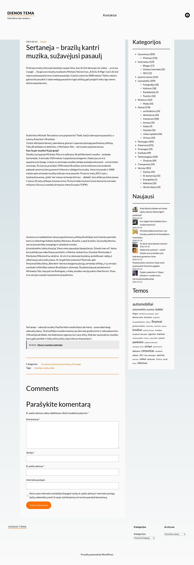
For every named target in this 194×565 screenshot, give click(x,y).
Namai (141, 107)
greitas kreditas (139, 326)
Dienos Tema (20, 13)
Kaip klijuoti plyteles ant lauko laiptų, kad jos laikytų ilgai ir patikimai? (150, 211)
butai (156, 314)
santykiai (158, 351)
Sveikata (142, 152)
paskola (161, 338)
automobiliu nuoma (143, 309)
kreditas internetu (140, 334)
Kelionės (147, 88)
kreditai (137, 329)
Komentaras (33, 419)
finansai (157, 321)
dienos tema (138, 317)
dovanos (148, 317)
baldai (159, 309)
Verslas (141, 168)
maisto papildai (138, 338)
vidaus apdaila (150, 133)
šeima (134, 363)
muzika (46, 368)
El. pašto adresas (35, 466)
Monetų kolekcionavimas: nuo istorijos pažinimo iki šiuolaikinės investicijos (151, 234)
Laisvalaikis (144, 80)
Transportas (144, 164)
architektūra (149, 111)
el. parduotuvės (139, 322)
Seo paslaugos (150, 355)
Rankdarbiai (149, 92)
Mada (146, 103)
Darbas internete (152, 69)
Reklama (147, 183)
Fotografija (148, 84)
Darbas (147, 171)
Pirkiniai (147, 58)
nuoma (146, 338)
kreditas (158, 330)
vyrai (165, 359)
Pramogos (76, 364)
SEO (145, 73)
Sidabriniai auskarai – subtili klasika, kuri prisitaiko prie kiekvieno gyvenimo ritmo (149, 253)
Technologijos (145, 156)
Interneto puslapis (35, 479)
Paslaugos (143, 141)
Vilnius (159, 359)
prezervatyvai (157, 347)
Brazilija (38, 368)
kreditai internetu (148, 330)
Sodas (146, 126)
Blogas (146, 65)
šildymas (142, 362)
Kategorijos (140, 533)
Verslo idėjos (149, 187)
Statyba (147, 130)
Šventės (147, 95)
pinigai (148, 346)
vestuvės (151, 359)
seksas (135, 355)
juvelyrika (157, 326)
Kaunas (164, 326)
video (52, 368)
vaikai (142, 358)
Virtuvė (147, 137)
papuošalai (153, 338)
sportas (161, 355)
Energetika (148, 179)
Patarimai (143, 145)
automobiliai (143, 304)
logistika (152, 334)
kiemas (146, 122)
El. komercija (149, 175)
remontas (147, 351)
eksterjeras (149, 114)
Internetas (143, 61)
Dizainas (147, 160)
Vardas (30, 452)
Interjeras (148, 118)
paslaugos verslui (138, 347)
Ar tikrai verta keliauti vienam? (153, 243)
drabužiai (156, 317)
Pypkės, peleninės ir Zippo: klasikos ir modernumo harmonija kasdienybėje (148, 275)
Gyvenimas (46, 364)
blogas (135, 313)
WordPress (107, 554)
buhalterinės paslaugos (146, 314)
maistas (161, 334)
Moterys (68, 364)
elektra (148, 322)
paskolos (138, 342)
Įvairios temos (58, 364)
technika (135, 359)
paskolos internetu (151, 342)
